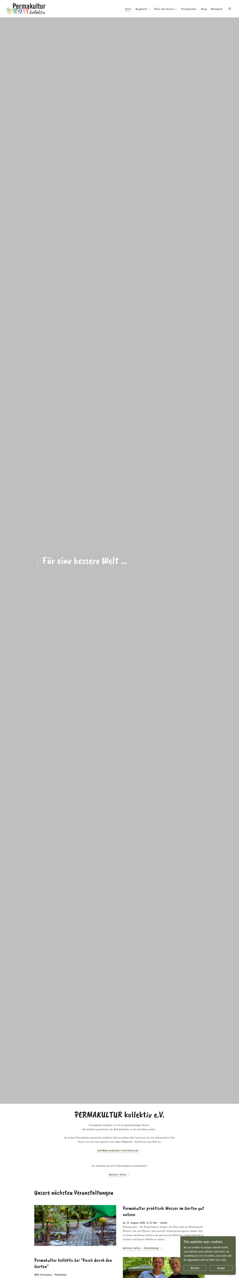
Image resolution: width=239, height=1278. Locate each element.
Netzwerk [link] (216, 9)
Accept (221, 1268)
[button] (143, 9)
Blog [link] (204, 9)
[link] (26, 8)
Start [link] (128, 9)
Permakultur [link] (189, 9)
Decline (195, 1268)
